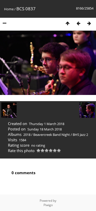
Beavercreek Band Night (51, 134)
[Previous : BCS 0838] (78, 23)
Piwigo (48, 205)
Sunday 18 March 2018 (44, 129)
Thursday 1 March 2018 (46, 123)
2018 (26, 134)
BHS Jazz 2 (80, 134)
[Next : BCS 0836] (89, 23)
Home (9, 9)
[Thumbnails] (67, 23)
